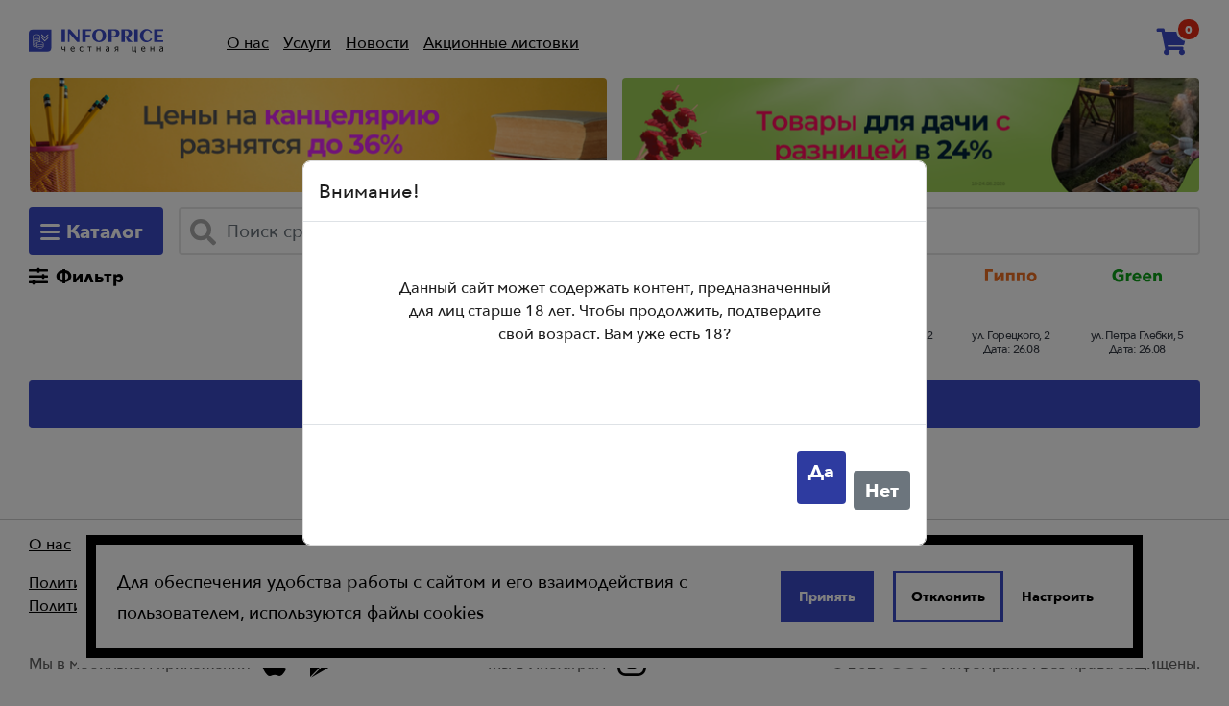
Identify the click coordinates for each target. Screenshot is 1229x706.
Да (821, 470)
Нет (882, 490)
